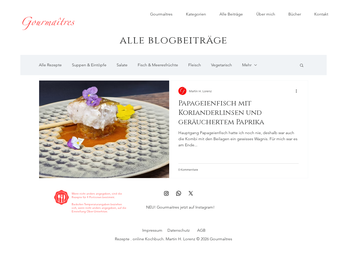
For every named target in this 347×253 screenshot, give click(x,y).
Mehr (246, 64)
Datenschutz (178, 230)
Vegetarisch (221, 64)
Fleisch (194, 64)
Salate (122, 64)
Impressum (152, 230)
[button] (301, 65)
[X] (191, 193)
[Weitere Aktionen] (298, 91)
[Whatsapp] (179, 193)
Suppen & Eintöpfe (89, 64)
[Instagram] (166, 193)
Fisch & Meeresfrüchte (158, 64)
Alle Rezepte (50, 64)
